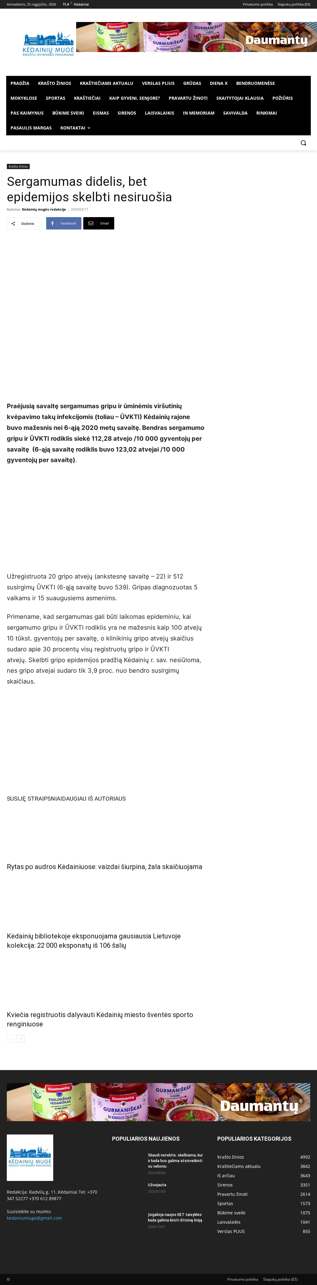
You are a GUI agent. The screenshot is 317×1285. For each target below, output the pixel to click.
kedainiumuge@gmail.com (34, 1218)
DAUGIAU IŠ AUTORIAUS (94, 798)
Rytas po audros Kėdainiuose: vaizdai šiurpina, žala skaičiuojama (104, 867)
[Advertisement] (106, 517)
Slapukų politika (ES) (280, 1279)
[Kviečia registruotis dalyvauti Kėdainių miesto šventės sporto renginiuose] (106, 978)
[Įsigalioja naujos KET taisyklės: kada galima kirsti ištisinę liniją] (127, 1223)
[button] (303, 142)
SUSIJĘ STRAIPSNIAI (34, 798)
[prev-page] (11, 1039)
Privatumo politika (242, 1279)
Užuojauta (157, 1185)
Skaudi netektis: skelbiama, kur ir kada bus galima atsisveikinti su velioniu (175, 1161)
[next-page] (20, 1039)
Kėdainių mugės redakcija (44, 209)
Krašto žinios (18, 166)
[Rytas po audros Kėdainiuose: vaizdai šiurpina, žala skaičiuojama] (106, 830)
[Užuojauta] (127, 1193)
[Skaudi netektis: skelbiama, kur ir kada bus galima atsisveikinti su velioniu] (127, 1163)
